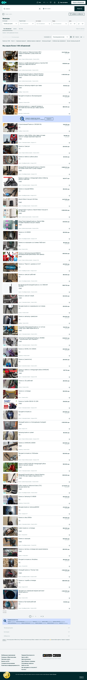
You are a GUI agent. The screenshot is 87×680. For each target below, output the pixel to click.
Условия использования (8, 663)
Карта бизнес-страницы (28, 661)
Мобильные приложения (8, 655)
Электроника (8, 37)
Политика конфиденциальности (10, 665)
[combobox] (22, 8)
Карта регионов (26, 659)
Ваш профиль (64, 2)
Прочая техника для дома (73, 41)
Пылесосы (6, 41)
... (38, 616)
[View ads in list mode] (71, 37)
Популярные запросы (28, 663)
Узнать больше (53, 674)
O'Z (44, 2)
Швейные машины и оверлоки (34, 41)
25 (41, 616)
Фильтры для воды (46, 41)
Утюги (13, 41)
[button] (54, 2)
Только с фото (8, 14)
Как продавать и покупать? (29, 667)
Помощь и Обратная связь (8, 657)
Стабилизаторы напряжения (59, 41)
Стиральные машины (21, 41)
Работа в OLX (25, 665)
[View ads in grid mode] (73, 37)
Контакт (24, 669)
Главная (4, 37)
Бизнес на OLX (5, 661)
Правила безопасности (28, 655)
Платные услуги (5, 659)
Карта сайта (25, 657)
